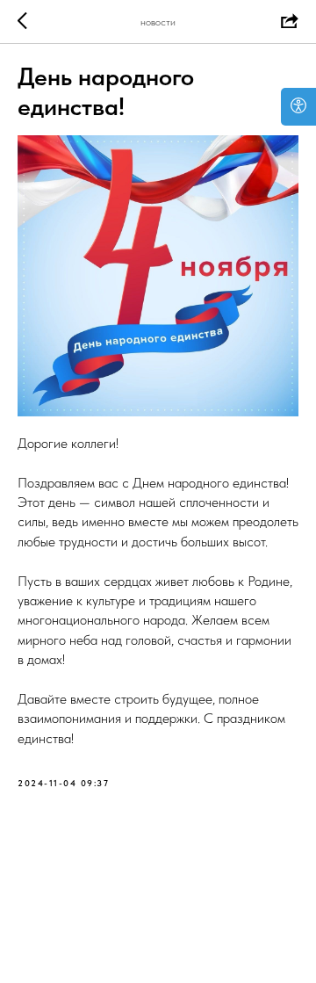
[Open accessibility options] (298, 107)
